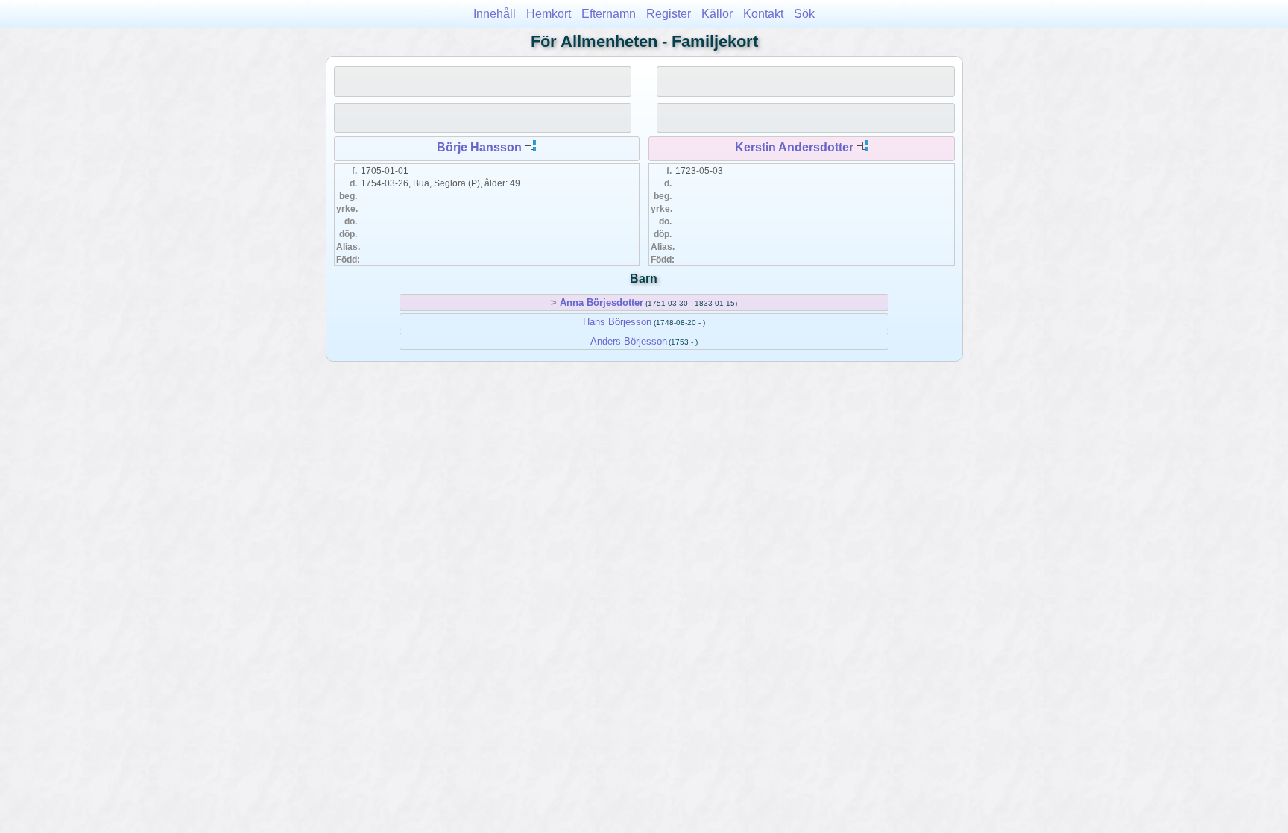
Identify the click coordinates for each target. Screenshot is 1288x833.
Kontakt (763, 13)
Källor (717, 13)
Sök (804, 13)
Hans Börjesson (617, 321)
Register (668, 13)
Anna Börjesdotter (601, 302)
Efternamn (608, 13)
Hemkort (548, 13)
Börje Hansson (479, 147)
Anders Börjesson (628, 341)
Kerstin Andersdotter (794, 147)
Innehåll (494, 13)
